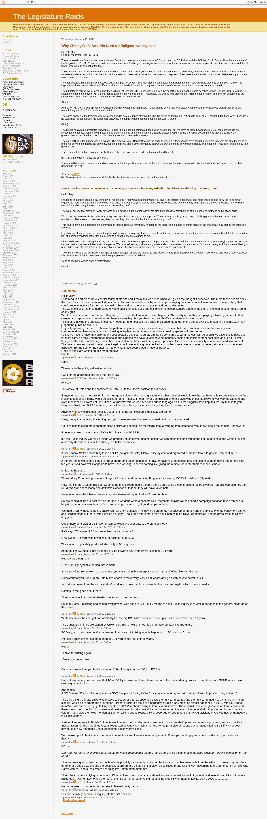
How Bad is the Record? (15, 63)
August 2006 (9, 181)
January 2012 (9, 341)
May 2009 (8, 262)
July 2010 (7, 297)
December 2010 (11, 309)
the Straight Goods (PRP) (15, 70)
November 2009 (11, 277)
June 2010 (8, 294)
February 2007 (10, 196)
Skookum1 (81, 742)
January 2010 (9, 282)
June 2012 (8, 351)
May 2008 (8, 233)
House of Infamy (11, 56)
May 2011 (8, 322)
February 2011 (10, 314)
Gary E (79, 415)
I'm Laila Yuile (9, 58)
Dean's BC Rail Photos (14, 162)
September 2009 (11, 272)
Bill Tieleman (9, 61)
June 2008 (8, 235)
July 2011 (7, 327)
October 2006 (9, 186)
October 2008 (9, 245)
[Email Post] (94, 284)
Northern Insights (11, 66)
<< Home (67, 813)
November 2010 (11, 307)
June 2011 (8, 324)
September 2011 (11, 332)
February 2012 (10, 344)
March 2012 (9, 346)
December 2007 (11, 220)
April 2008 (8, 230)
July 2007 (7, 208)
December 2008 (11, 250)
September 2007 (11, 213)
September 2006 (11, 183)
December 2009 (11, 280)
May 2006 (8, 173)
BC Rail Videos (10, 159)
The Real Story (10, 68)
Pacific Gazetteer (11, 53)
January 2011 (9, 312)
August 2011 (9, 329)
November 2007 (11, 218)
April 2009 (8, 260)
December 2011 (11, 339)
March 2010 (9, 287)
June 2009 (8, 265)
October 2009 (9, 275)
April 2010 (8, 290)
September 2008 (11, 243)
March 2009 (9, 257)
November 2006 (11, 188)
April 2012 (8, 349)
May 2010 (8, 292)
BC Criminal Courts (12, 73)
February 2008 (10, 225)
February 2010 (10, 285)
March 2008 (9, 228)
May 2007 (8, 203)
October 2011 (9, 334)
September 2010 (11, 302)
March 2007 (9, 198)
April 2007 (8, 201)
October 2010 (9, 304)
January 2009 (9, 252)
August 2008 (9, 240)
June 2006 (8, 176)
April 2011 (8, 319)
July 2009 (7, 267)
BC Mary (80, 449)
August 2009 (9, 270)
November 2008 (11, 248)
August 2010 (9, 299)
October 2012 (9, 354)
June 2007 (8, 206)
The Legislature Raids (48, 16)
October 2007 (9, 215)
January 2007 (9, 193)
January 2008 (9, 223)
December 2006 (11, 191)
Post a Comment (74, 800)
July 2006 (7, 178)
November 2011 (11, 336)
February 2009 (10, 255)
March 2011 (9, 317)
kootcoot (80, 782)
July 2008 (7, 238)
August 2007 (9, 210)
